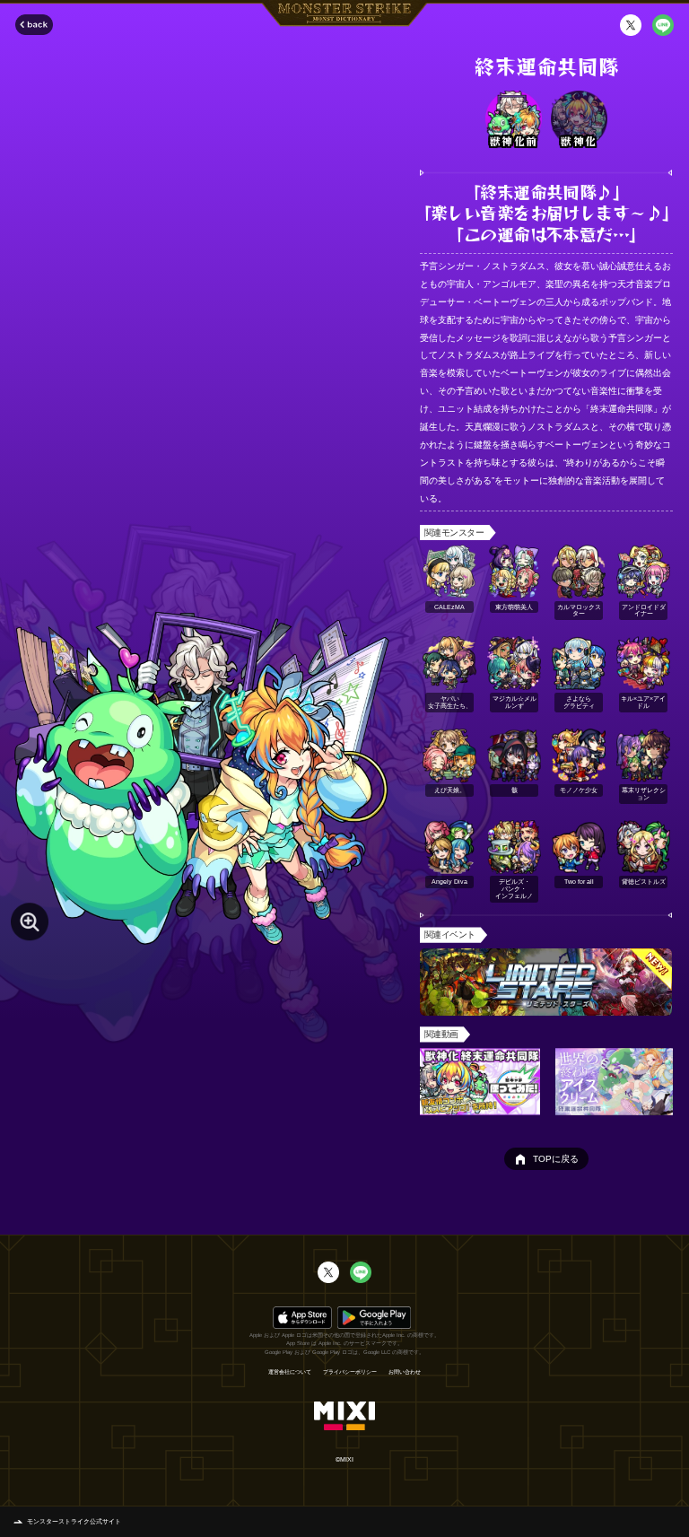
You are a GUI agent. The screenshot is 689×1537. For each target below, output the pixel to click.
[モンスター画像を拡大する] (29, 921)
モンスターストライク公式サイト (74, 1521)
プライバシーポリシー (350, 1372)
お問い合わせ (404, 1372)
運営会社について (289, 1372)
